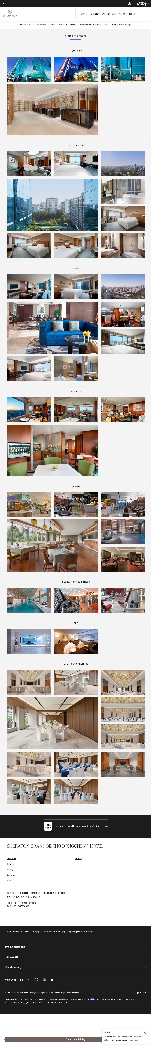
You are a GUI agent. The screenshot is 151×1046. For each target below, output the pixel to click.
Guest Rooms (39, 24)
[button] (129, 3)
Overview (11, 858)
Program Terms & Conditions (60, 999)
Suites (52, 24)
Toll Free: (21, 903)
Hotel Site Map (52, 1003)
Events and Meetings (121, 24)
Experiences (13, 875)
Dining (73, 24)
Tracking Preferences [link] (13, 999)
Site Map (39, 1003)
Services (63, 24)
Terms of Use (40, 999)
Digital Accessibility (124, 999)
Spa (106, 24)
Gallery (79, 858)
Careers (28, 999)
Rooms (10, 864)
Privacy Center (81, 999)
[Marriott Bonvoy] (141, 3)
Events (10, 880)
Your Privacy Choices (104, 999)
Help (63, 1003)
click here (134, 1040)
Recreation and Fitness (90, 24)
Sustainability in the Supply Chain (18, 1003)
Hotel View (25, 24)
